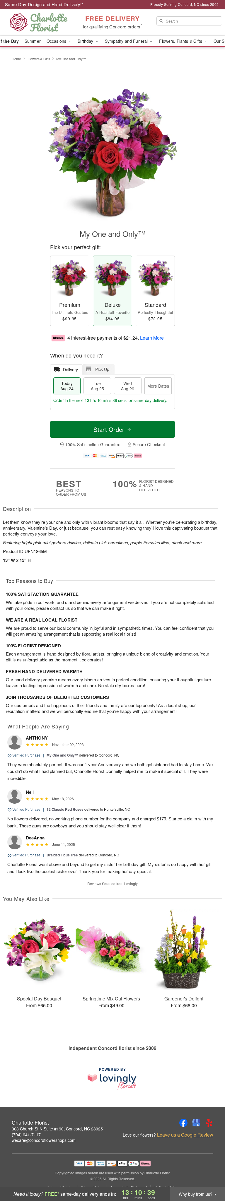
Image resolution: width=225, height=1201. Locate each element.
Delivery (70, 369)
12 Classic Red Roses (65, 809)
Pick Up (102, 369)
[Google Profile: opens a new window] (196, 1123)
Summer (33, 41)
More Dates (158, 386)
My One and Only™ (62, 755)
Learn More (152, 337)
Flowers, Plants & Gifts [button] (181, 41)
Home (16, 58)
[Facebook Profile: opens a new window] (183, 1123)
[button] (209, 1176)
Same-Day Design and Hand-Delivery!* (44, 4)
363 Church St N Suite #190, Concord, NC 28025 (57, 1129)
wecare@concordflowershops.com (44, 1140)
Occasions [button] (57, 41)
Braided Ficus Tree (62, 855)
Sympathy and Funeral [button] (127, 41)
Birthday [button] (86, 41)
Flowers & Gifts (39, 58)
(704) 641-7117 (26, 1134)
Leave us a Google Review (185, 1135)
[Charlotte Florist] (39, 22)
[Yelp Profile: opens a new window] (209, 1123)
